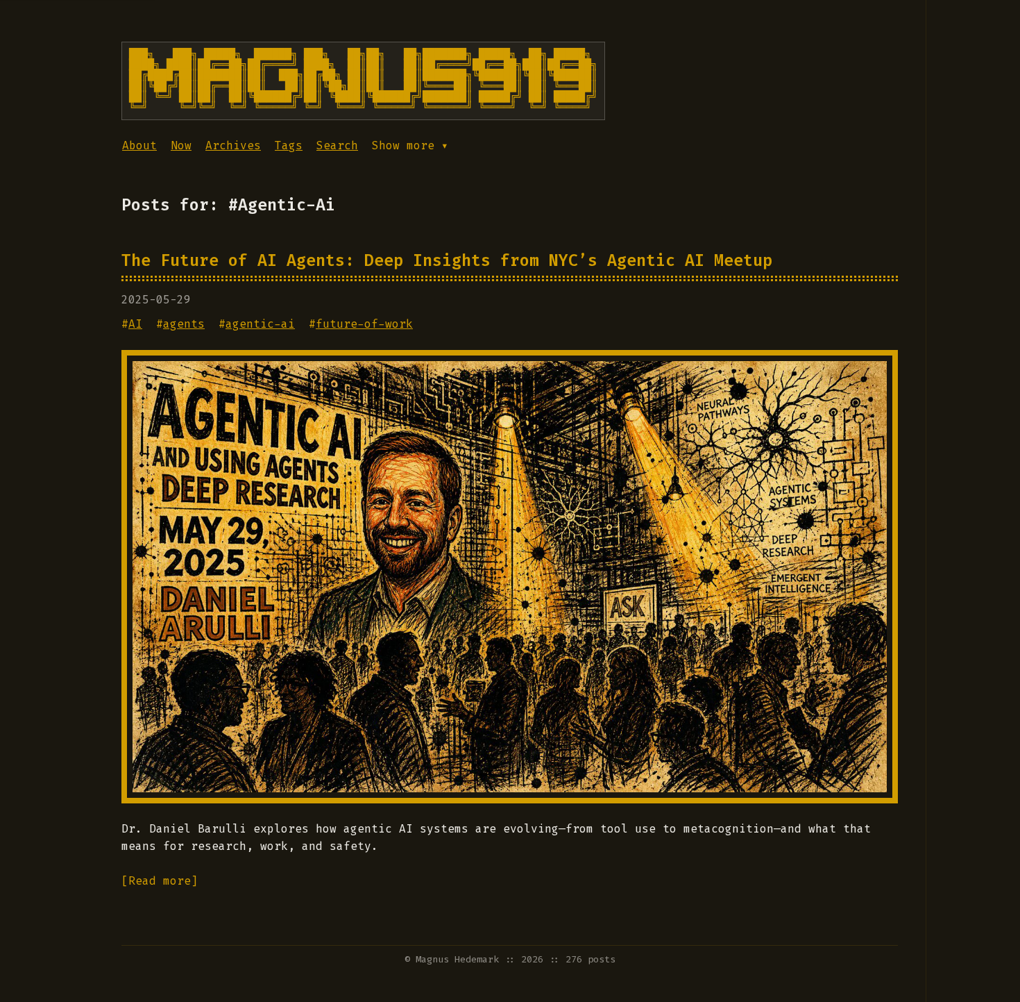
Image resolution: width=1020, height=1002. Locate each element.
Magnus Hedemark (457, 959)
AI (135, 324)
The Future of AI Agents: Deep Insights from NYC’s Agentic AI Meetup (446, 260)
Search (337, 145)
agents (184, 324)
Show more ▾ (410, 145)
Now (181, 145)
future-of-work (364, 324)
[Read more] (159, 881)
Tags (289, 145)
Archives (233, 145)
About (139, 145)
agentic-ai (260, 324)
